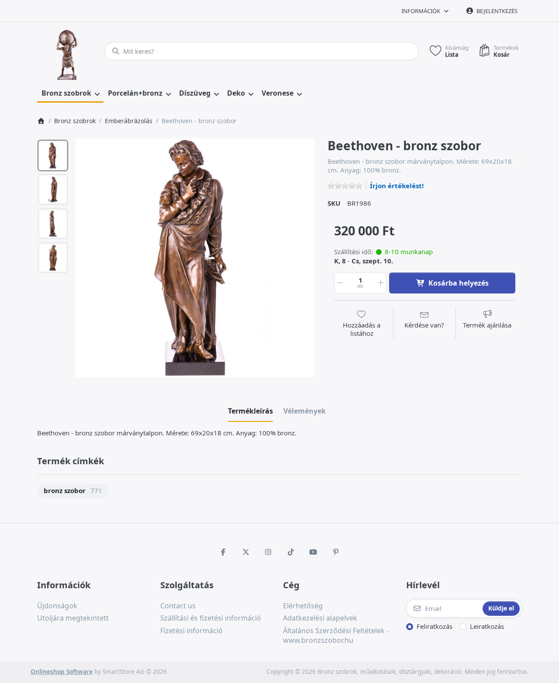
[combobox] (261, 51)
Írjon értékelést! (397, 185)
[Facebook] (223, 552)
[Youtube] (313, 552)
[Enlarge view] (195, 257)
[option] (53, 155)
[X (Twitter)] (245, 552)
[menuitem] (70, 93)
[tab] (250, 411)
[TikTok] (290, 552)
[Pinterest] (335, 552)
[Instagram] (268, 552)
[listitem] (195, 257)
